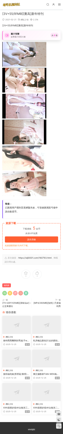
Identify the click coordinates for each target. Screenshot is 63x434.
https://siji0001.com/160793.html (35, 257)
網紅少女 (25, 19)
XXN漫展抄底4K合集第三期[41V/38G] (16, 407)
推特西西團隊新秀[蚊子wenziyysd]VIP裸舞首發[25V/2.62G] (16, 340)
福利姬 (6, 285)
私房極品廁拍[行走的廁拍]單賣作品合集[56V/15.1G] (45, 340)
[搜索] (47, 4)
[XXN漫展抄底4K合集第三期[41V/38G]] (16, 392)
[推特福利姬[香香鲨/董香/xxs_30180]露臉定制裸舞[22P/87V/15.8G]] (16, 358)
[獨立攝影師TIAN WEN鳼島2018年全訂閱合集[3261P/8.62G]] (46, 358)
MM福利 (31, 429)
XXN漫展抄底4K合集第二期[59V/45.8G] (46, 407)
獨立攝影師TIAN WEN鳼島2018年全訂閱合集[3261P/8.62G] (46, 374)
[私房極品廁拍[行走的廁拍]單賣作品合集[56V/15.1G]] (46, 325)
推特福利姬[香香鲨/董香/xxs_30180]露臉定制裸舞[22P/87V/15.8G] (16, 374)
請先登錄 (31, 239)
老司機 (11, 4)
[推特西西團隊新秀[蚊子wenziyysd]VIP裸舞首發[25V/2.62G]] (16, 325)
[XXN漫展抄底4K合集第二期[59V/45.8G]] (46, 392)
